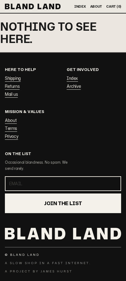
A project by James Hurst (38, 271)
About (11, 120)
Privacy (11, 136)
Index (72, 78)
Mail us (11, 94)
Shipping (13, 78)
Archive (74, 86)
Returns (12, 86)
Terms (11, 128)
